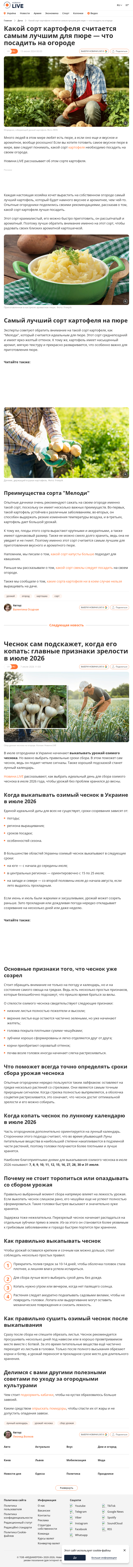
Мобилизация (76, 1460)
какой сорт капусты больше (72, 554)
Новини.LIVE (14, 776)
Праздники (106, 1473)
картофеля (76, 147)
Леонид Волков (23, 1436)
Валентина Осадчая (26, 609)
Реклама (43, 1520)
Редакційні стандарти (18, 1527)
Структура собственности (47, 1526)
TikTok (111, 1506)
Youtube (80, 1506)
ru (118, 5)
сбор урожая (67, 1423)
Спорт (65, 13)
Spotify (111, 1517)
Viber (78, 1517)
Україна (11, 13)
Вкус (69, 1447)
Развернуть (66, 1487)
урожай (10, 596)
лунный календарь (17, 1423)
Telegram (81, 1511)
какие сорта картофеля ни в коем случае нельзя (84, 581)
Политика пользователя (13, 1507)
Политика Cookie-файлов (15, 1534)
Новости (25, 13)
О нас (41, 1505)
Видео (94, 13)
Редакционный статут (18, 1522)
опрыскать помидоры (49, 1408)
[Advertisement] (63, 180)
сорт (57, 596)
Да (75, 1557)
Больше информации (104, 1557)
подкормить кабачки (37, 1395)
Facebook (81, 1529)
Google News (115, 1511)
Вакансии (44, 1510)
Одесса (40, 1473)
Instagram (81, 1523)
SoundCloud (114, 1523)
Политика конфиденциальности (18, 1515)
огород (26, 596)
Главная (8, 20)
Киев (7, 1460)
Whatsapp (81, 1535)
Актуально (42, 1447)
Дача (20, 20)
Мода (101, 1460)
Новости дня (12, 1473)
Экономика (51, 13)
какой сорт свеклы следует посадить (84, 567)
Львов (39, 1460)
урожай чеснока (44, 1423)
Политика (73, 1473)
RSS (109, 1529)
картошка (42, 596)
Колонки (78, 13)
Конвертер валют (49, 1543)
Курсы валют (46, 1538)
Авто (7, 1447)
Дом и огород (107, 1447)
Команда (43, 1533)
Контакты (44, 1515)
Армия (37, 13)
